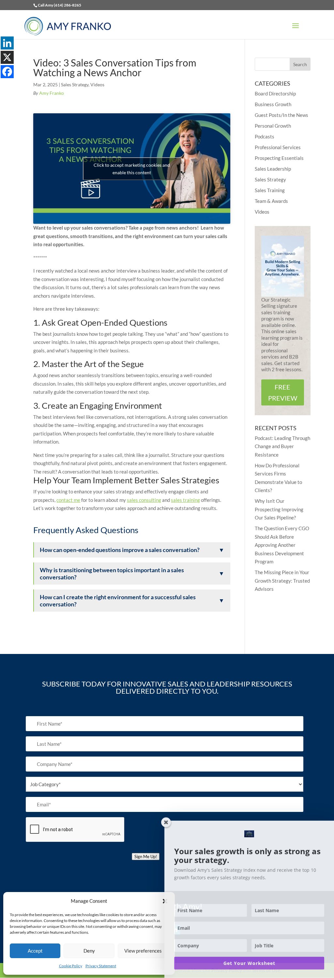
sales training (185, 500)
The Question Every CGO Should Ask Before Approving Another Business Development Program (282, 544)
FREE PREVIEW (282, 392)
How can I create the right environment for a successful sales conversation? (132, 600)
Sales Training (270, 190)
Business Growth (273, 104)
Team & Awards (271, 201)
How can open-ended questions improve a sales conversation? (132, 550)
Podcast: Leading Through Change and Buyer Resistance (282, 446)
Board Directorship (275, 93)
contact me (68, 500)
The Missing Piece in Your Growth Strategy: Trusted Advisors (282, 580)
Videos (97, 84)
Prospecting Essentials (279, 158)
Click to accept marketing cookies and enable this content (132, 168)
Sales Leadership (273, 169)
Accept (35, 951)
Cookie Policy (70, 965)
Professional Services (278, 147)
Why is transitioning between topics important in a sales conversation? (132, 573)
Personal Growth (273, 126)
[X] (7, 57)
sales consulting (144, 500)
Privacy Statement (100, 965)
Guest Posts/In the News (281, 115)
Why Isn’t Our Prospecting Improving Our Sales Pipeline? (279, 509)
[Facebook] (7, 71)
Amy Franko (51, 93)
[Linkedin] (7, 43)
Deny (89, 951)
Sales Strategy (74, 84)
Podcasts (264, 136)
